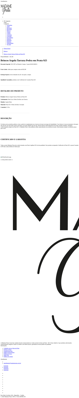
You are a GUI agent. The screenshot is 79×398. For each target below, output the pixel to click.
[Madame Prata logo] (6, 14)
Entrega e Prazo (7, 349)
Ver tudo (9, 44)
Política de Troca (8, 353)
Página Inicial (7, 48)
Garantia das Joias (8, 351)
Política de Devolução (9, 352)
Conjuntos (9, 35)
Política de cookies (8, 356)
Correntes (9, 36)
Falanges (9, 39)
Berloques (9, 28)
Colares (8, 33)
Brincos (9, 30)
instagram (6, 368)
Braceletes (9, 29)
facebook (6, 365)
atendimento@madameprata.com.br (12, 363)
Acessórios (9, 25)
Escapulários (10, 37)
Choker (8, 32)
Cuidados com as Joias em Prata (11, 348)
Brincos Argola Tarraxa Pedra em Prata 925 (14, 54)
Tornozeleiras (10, 43)
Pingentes (9, 40)
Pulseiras (9, 41)
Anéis (8, 26)
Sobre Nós (6, 355)
